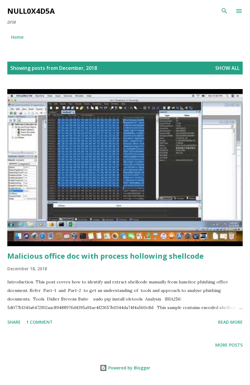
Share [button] (14, 322)
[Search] (224, 11)
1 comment (39, 322)
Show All (227, 68)
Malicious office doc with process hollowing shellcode (105, 256)
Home (17, 37)
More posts (229, 345)
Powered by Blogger (128, 368)
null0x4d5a (31, 11)
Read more (230, 322)
